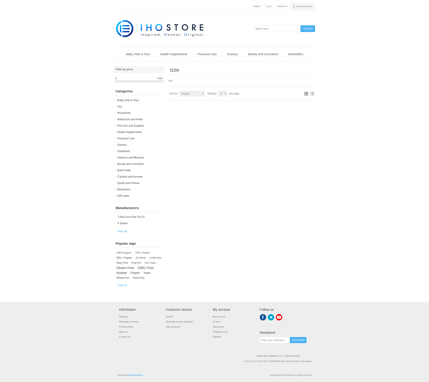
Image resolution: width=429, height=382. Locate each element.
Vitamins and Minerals (130, 157)
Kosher (121, 273)
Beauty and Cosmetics (263, 54)
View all (122, 231)
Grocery (232, 54)
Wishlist (217, 336)
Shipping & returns (129, 321)
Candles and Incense (130, 176)
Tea (119, 106)
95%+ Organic (124, 257)
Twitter (271, 317)
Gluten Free (125, 268)
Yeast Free (138, 277)
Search (308, 28)
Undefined (123, 151)
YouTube (279, 317)
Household (123, 113)
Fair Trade (150, 262)
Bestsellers (295, 54)
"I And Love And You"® (131, 216)
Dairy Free (122, 262)
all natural (141, 257)
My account (219, 316)
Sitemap (123, 316)
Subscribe (298, 340)
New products (173, 326)
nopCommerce (136, 375)
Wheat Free (122, 277)
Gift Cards (123, 195)
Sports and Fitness (128, 183)
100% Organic (124, 252)
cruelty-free (155, 257)
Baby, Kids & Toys (138, 54)
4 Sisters (122, 223)
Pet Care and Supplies (130, 125)
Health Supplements (173, 54)
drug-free (136, 262)
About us (123, 331)
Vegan (147, 272)
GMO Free (146, 268)
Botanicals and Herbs (130, 119)
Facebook (263, 317)
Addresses (218, 326)
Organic (135, 272)
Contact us (124, 336)
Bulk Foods (124, 170)
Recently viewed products (179, 321)
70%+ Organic (142, 252)
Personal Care (207, 54)
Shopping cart (220, 331)
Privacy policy (126, 326)
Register (257, 6)
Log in (269, 6)
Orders (216, 321)
